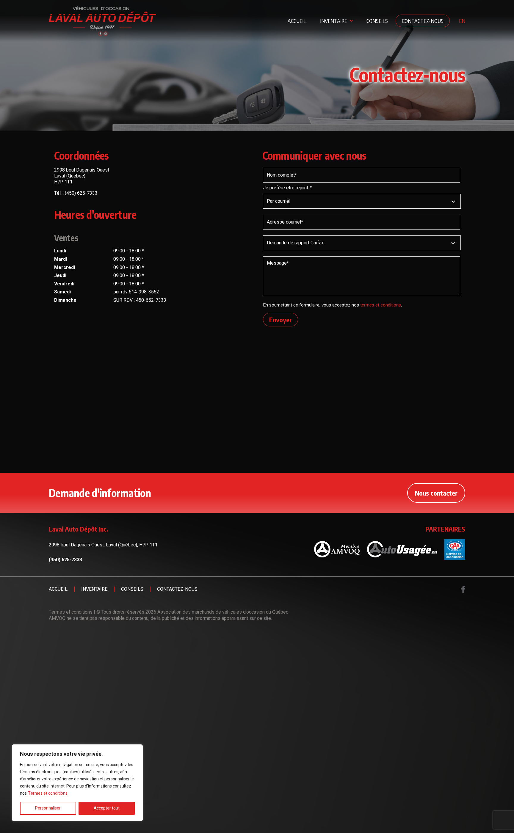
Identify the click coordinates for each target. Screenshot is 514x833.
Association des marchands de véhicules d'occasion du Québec (222, 612)
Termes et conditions (48, 793)
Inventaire (333, 20)
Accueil (297, 20)
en (462, 21)
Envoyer (280, 319)
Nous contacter (436, 493)
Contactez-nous (423, 20)
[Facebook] (463, 589)
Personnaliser (48, 808)
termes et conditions (380, 305)
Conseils (377, 20)
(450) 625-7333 (81, 193)
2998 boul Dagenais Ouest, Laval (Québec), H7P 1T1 (103, 544)
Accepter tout (107, 808)
